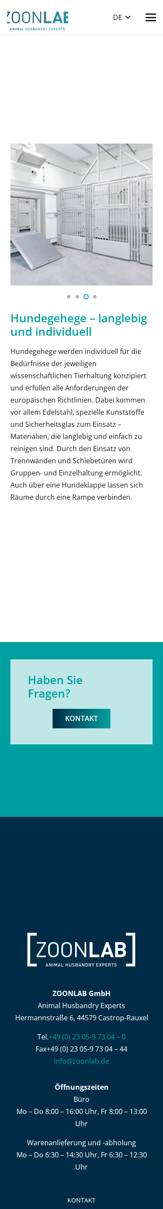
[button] (121, 17)
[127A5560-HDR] (81, 214)
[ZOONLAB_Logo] (37, 17)
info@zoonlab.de (81, 1061)
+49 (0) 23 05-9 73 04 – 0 (87, 1037)
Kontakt (81, 1200)
